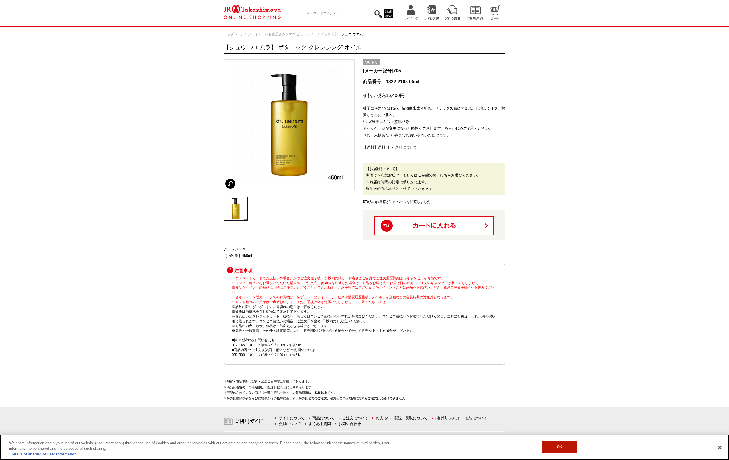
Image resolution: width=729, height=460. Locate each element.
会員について (290, 424)
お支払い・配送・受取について (402, 418)
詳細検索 (388, 14)
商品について (323, 418)
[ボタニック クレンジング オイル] (236, 199)
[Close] (720, 447)
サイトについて (292, 418)
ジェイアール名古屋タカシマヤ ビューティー (282, 34)
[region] (364, 447)
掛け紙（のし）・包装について (461, 418)
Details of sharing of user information (44, 454)
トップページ (234, 34)
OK (559, 447)
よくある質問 (320, 424)
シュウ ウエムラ (353, 34)
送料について (406, 147)
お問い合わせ (350, 424)
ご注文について (355, 418)
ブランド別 (329, 34)
